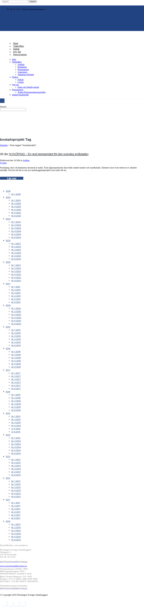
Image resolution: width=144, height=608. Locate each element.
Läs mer (11, 178)
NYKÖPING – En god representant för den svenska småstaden (48, 154)
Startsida (4, 145)
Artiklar (26, 160)
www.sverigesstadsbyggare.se (13, 566)
